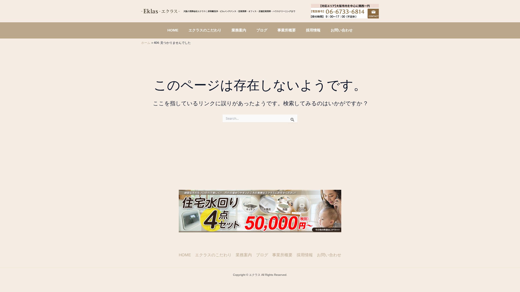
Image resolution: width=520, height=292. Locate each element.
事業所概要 (282, 255)
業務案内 (244, 255)
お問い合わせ (329, 255)
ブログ (262, 255)
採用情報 (305, 255)
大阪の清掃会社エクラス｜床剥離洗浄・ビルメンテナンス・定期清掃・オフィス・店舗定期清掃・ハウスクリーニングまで (239, 11)
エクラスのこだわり (213, 255)
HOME (185, 255)
